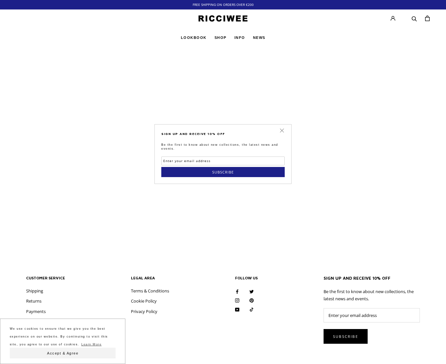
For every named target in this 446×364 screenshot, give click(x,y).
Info (239, 38)
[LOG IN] (392, 18)
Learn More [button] (91, 344)
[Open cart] (427, 18)
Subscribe (223, 172)
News (259, 38)
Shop (221, 38)
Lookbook (194, 38)
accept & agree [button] (62, 353)
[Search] (414, 18)
